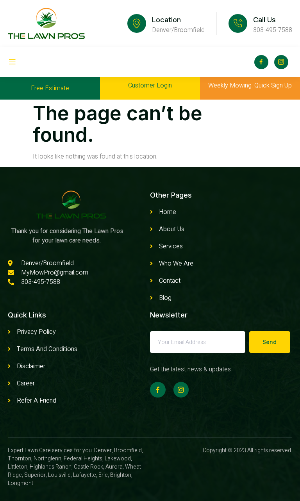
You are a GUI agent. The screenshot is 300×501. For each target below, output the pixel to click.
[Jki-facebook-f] (261, 62)
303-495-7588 (272, 30)
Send (269, 342)
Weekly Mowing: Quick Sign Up (250, 85)
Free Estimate (50, 88)
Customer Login (150, 85)
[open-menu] (12, 62)
